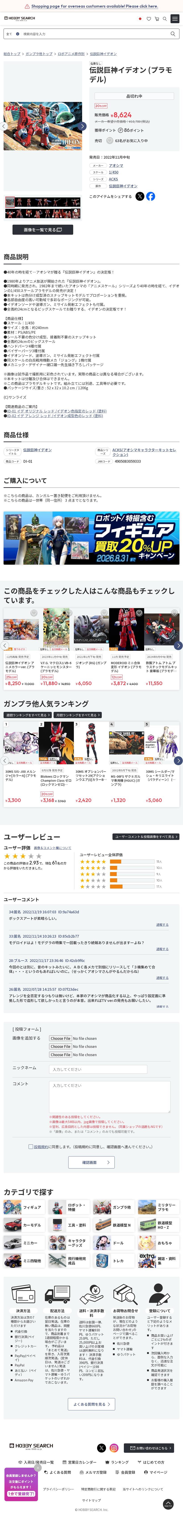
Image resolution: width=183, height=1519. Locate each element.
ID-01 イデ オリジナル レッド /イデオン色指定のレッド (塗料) (57, 411)
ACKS (113, 179)
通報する (162, 924)
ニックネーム (24, 1067)
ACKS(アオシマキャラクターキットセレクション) (144, 452)
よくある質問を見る (89, 1404)
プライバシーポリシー (58, 1489)
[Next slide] (82, 126)
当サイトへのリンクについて (143, 1489)
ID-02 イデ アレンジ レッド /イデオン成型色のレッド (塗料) (55, 415)
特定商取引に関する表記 (98, 1489)
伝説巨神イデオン (123, 186)
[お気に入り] (149, 18)
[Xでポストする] (139, 196)
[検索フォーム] (165, 19)
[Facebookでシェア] (150, 196)
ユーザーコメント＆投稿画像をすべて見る (144, 836)
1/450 (113, 172)
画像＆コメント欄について (52, 848)
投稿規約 (41, 1146)
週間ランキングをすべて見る (26, 715)
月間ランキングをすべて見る (76, 715)
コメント (20, 1083)
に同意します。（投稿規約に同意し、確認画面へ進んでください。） (94, 1146)
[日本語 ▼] (140, 18)
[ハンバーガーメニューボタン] (175, 18)
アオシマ (116, 165)
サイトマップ (91, 1500)
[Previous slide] (4, 645)
